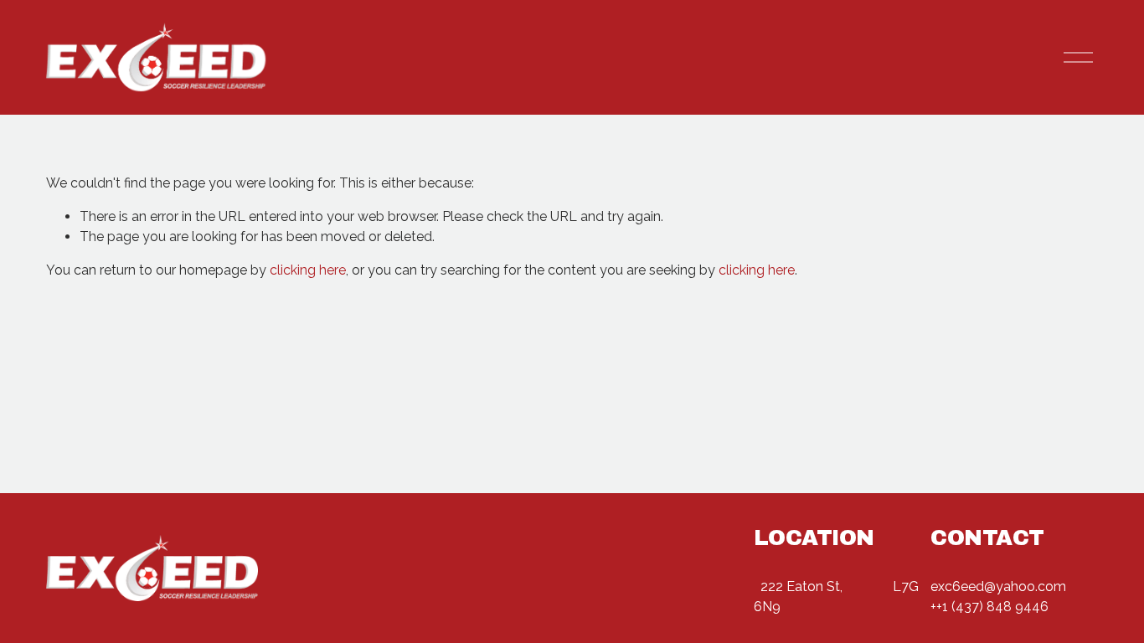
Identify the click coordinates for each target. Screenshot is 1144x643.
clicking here (308, 270)
